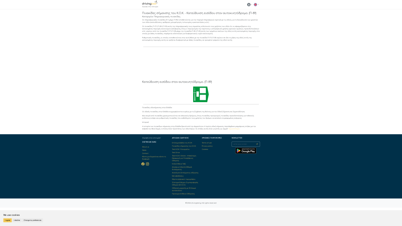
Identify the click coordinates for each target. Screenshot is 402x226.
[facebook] (143, 164)
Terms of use (207, 143)
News (144, 150)
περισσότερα (234, 129)
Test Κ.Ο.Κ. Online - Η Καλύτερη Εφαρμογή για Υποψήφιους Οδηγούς (184, 158)
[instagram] (147, 164)
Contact (145, 153)
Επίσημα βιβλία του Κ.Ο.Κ (182, 143)
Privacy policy (207, 146)
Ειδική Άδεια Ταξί (179, 164)
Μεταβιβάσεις (178, 176)
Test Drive (176, 152)
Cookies (205, 149)
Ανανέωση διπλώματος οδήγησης (185, 173)
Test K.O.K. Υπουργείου (181, 149)
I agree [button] (7, 220)
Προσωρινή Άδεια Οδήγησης (183, 194)
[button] (249, 4)
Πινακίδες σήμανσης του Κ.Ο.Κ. (184, 146)
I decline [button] (17, 220)
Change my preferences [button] (32, 220)
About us (145, 147)
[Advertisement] (201, 64)
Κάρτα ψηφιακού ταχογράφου (183, 179)
